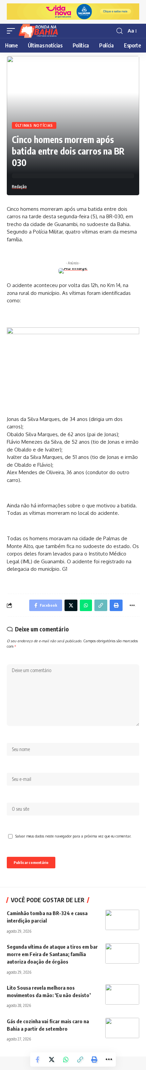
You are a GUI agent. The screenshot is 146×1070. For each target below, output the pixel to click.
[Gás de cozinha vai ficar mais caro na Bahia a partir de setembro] (122, 1028)
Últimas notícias (34, 125)
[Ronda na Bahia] (40, 31)
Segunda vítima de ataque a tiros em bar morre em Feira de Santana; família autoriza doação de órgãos (52, 954)
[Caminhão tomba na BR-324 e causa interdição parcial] (122, 920)
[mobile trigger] (12, 31)
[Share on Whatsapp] (66, 1059)
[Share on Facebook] (37, 1059)
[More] (109, 1059)
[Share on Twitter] (51, 1059)
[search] (119, 31)
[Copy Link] (80, 1059)
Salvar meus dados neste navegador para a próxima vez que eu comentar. (73, 836)
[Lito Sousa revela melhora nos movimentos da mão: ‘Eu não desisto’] (122, 994)
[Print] (94, 1059)
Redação (19, 186)
